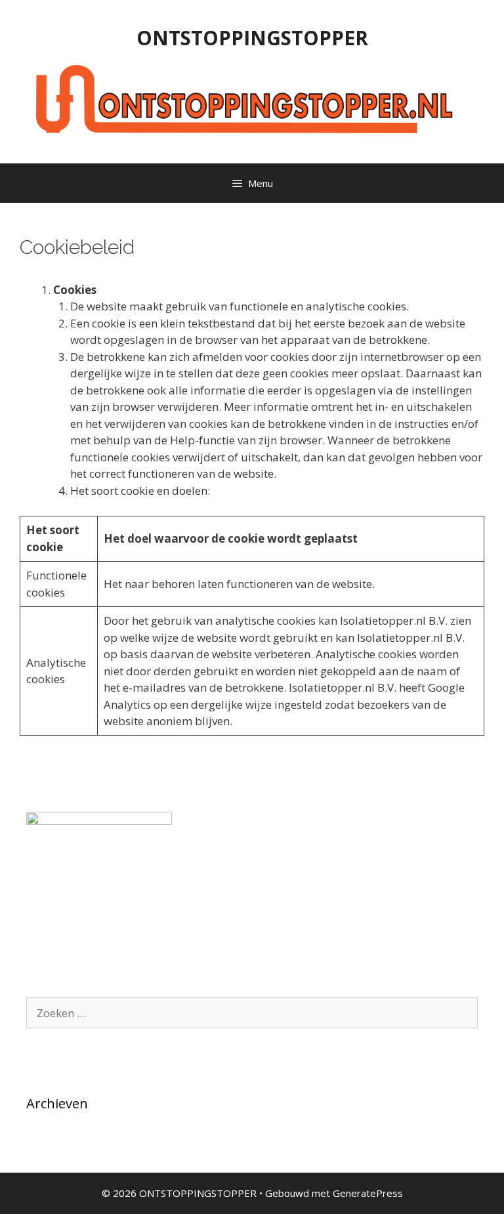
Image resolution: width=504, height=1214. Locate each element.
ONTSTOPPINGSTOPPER (252, 37)
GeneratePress (368, 1193)
